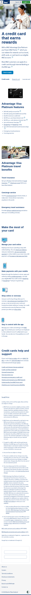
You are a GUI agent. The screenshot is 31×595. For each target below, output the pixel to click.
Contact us (5, 587)
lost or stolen (13, 358)
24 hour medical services (14, 210)
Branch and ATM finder (8, 583)
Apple (11, 520)
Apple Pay (15, 124)
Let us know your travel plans (15, 301)
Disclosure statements (8, 577)
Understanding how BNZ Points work (12, 382)
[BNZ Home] (6, 2)
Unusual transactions (8, 372)
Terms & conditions (7, 573)
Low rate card (26, 79)
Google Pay (7, 124)
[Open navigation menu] (1, 2)
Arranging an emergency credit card (12, 377)
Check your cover (15, 183)
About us (4, 567)
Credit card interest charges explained (12, 367)
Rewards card (16, 79)
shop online (17, 309)
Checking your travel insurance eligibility (13, 385)
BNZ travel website (10, 501)
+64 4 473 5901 (15, 360)
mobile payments (17, 276)
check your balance (20, 250)
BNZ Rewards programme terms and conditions (13, 532)
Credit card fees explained (9, 370)
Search (17, 2)
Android (17, 520)
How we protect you (7, 375)
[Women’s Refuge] (28, 592)
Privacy (4, 580)
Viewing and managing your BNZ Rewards (13, 380)
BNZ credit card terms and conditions (11, 528)
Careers (4, 570)
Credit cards (5, 79)
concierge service (11, 196)
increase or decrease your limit (18, 256)
